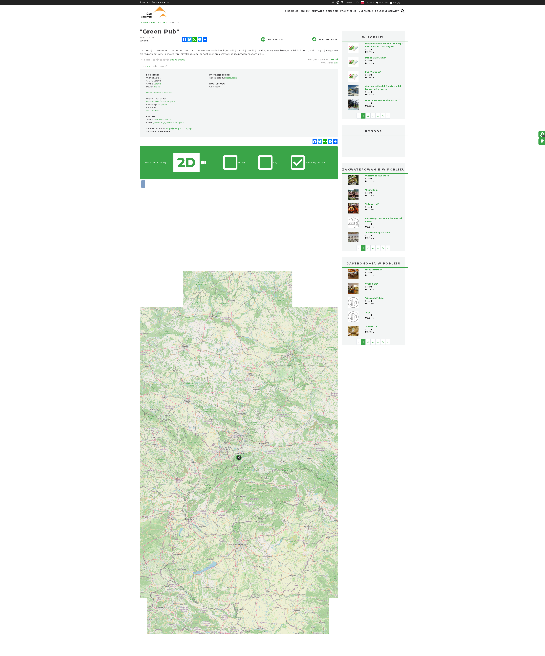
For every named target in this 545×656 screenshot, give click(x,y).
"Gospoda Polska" (374, 277)
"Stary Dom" (372, 168)
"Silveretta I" (372, 183)
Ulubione (383, 2)
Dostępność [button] (351, 2)
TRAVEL (165, 2)
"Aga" (368, 291)
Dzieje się (332, 11)
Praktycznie (348, 11)
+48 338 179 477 (162, 119)
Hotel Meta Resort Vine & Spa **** (383, 100)
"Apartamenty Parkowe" (378, 211)
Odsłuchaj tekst (276, 39)
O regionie (291, 11)
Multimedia (366, 11)
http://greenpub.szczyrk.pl (179, 128)
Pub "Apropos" (373, 72)
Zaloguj (396, 2)
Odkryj (305, 11)
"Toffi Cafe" (371, 262)
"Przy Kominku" (373, 248)
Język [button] (369, 2)
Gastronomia (152, 110)
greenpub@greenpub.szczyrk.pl (168, 122)
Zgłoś (334, 59)
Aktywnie (318, 11)
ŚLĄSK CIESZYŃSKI (148, 2)
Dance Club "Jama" (375, 58)
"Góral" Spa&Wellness (377, 154)
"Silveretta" (371, 305)
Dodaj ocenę (177, 60)
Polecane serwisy (387, 11)
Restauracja (231, 78)
